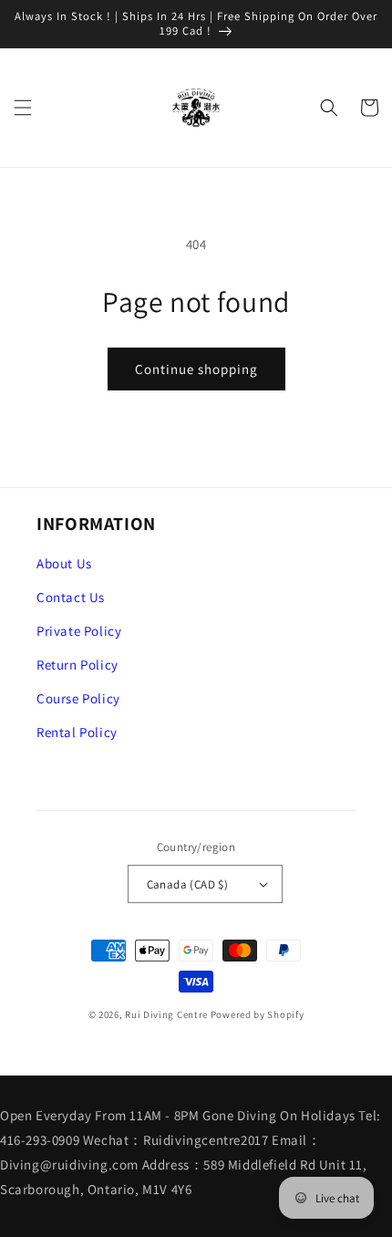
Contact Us (70, 597)
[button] (23, 108)
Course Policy (78, 698)
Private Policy (78, 630)
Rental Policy (77, 732)
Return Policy (77, 664)
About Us (64, 563)
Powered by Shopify (257, 1014)
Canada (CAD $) (188, 884)
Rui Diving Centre (166, 1014)
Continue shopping (196, 369)
